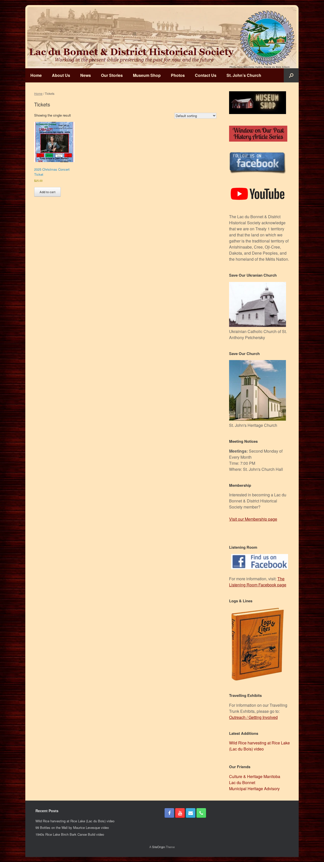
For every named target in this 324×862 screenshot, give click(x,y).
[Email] (190, 813)
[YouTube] (180, 813)
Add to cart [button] (47, 192)
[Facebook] (169, 813)
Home (36, 75)
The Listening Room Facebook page (257, 582)
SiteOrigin (158, 847)
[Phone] (201, 813)
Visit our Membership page (253, 519)
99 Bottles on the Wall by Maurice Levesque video (72, 827)
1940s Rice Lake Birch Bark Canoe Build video (69, 834)
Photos (178, 75)
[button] (291, 75)
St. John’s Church (244, 75)
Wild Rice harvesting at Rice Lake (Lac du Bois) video (259, 746)
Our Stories (112, 75)
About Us (61, 75)
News (85, 75)
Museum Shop (147, 75)
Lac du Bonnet (242, 782)
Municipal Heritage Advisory (254, 788)
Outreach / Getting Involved (253, 717)
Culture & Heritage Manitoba (254, 776)
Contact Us (205, 75)
